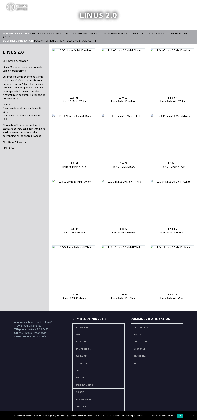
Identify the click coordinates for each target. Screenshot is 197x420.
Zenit (6, 37)
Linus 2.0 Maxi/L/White (172, 101)
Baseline (35, 33)
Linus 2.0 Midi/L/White (123, 101)
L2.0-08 (74, 294)
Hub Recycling (83, 399)
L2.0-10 (123, 294)
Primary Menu (189, 7)
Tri (94, 40)
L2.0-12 (172, 294)
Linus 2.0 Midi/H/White (123, 232)
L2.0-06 (172, 229)
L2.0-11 (172, 163)
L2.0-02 (74, 229)
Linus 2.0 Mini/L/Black (74, 167)
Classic (102, 33)
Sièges (137, 334)
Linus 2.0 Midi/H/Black (123, 298)
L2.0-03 (123, 97)
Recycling (72, 40)
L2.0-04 (123, 229)
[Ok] (193, 415)
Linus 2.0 (80, 406)
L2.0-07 (74, 163)
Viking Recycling (176, 33)
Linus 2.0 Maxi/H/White (172, 232)
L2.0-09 (123, 163)
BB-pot (60, 33)
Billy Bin (71, 33)
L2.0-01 (74, 97)
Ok (180, 415)
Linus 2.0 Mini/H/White (74, 232)
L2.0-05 (172, 97)
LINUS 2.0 (8, 148)
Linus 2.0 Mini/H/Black (74, 298)
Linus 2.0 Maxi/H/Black (172, 298)
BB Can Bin (48, 33)
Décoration (41, 40)
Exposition (140, 341)
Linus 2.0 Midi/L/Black (123, 167)
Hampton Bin (116, 33)
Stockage (85, 40)
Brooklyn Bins (87, 33)
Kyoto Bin (132, 33)
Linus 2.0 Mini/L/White (74, 101)
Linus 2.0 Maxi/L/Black (173, 167)
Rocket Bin (158, 33)
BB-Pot (79, 334)
